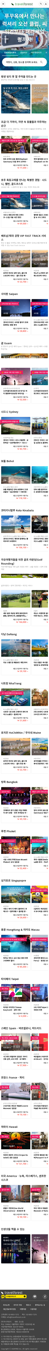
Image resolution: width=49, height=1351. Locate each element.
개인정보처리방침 (9, 1309)
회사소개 (6, 1305)
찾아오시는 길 (40, 1305)
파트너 (28, 1305)
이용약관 (33, 1309)
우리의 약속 (18, 1305)
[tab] (10, 52)
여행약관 (23, 1309)
